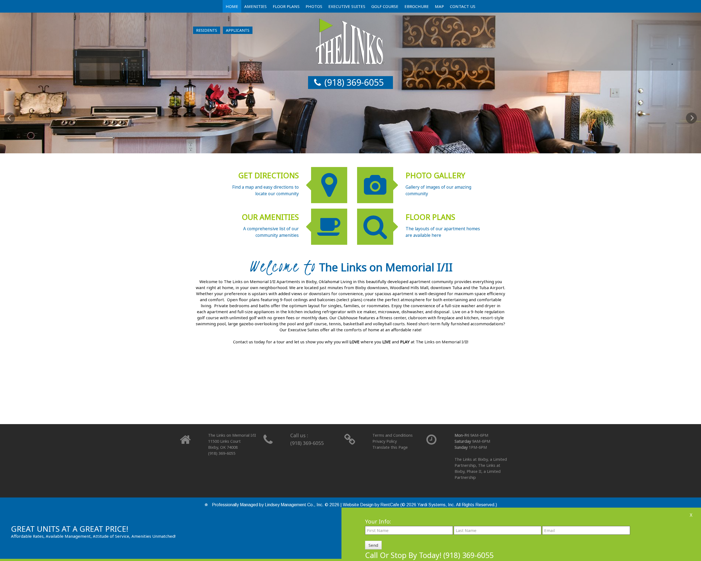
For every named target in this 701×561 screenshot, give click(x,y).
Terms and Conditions (392, 435)
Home (232, 6)
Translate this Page (390, 447)
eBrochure (416, 6)
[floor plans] (350, 396)
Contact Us (462, 6)
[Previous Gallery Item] (9, 118)
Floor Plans (286, 6)
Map (439, 6)
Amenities (255, 6)
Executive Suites (346, 6)
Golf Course (384, 6)
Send (373, 545)
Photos (314, 6)
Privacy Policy (384, 441)
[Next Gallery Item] (691, 118)
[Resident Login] (206, 30)
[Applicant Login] (237, 30)
